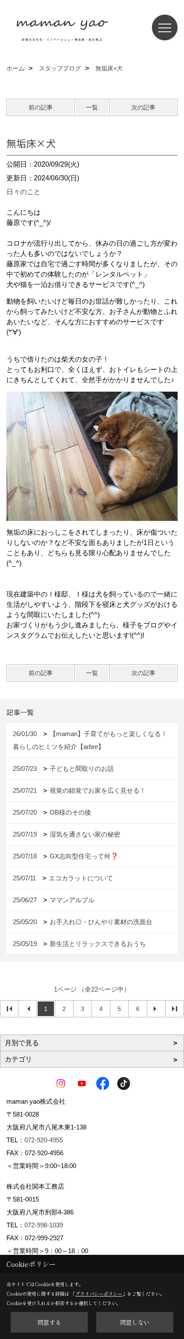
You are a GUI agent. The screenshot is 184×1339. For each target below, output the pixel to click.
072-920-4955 (43, 1140)
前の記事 (41, 107)
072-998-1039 (43, 1225)
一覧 (92, 107)
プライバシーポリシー (98, 1293)
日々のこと (23, 191)
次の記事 (143, 107)
